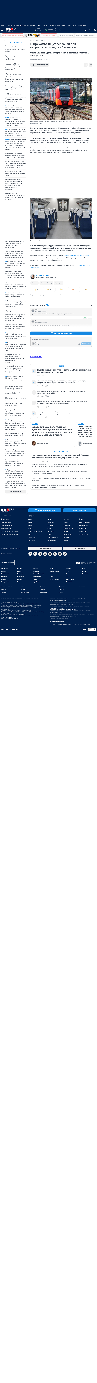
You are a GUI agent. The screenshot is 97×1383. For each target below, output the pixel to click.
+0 (85, 317)
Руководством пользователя (57, 608)
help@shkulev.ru (13, 618)
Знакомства (17, 25)
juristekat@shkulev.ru (6, 617)
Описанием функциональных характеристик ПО (62, 609)
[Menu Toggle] (2, 30)
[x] (55, 554)
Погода (26, 25)
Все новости (16, 42)
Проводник (58, 283)
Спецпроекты (83, 534)
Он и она (66, 519)
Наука (49, 534)
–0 (90, 329)
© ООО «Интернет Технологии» (10, 629)
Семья (65, 540)
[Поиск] (85, 30)
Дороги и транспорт (35, 531)
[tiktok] (65, 554)
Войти (37, 344)
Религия (66, 537)
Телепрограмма (35, 25)
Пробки (49, 30)
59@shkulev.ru (21, 614)
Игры (74, 25)
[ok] (40, 554)
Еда (29, 534)
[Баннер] (32, 35)
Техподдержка (6, 528)
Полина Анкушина (43, 275)
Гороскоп (52, 25)
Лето (49, 528)
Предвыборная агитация (9, 531)
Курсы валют (62, 25)
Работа (65, 531)
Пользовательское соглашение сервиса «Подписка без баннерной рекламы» (70, 624)
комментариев (41, 65)
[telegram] (30, 554)
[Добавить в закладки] (86, 65)
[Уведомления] (90, 30)
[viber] (45, 554)
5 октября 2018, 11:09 (36, 59)
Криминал (50, 522)
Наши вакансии (6, 525)
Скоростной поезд (46, 283)
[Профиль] (94, 30)
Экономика (83, 531)
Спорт (81, 519)
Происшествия (68, 528)
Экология (82, 528)
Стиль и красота (84, 522)
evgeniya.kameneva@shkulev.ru (58, 600)
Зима (49, 519)
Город (30, 528)
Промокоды (82, 25)
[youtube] (60, 554)
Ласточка (34, 283)
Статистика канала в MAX (10, 534)
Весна (30, 525)
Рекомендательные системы (57, 621)
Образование (51, 540)
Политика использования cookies (59, 618)
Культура (50, 525)
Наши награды (6, 522)
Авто (30, 519)
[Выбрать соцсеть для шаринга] (90, 65)
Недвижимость (6, 25)
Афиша (45, 25)
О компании (5, 519)
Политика (66, 525)
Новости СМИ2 (36, 357)
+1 (85, 329)
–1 (90, 317)
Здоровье (31, 540)
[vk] (35, 554)
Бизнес (30, 522)
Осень (65, 522)
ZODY (69, 25)
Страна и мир (83, 525)
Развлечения (67, 534)
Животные (32, 537)
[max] (50, 554)
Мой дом (50, 531)
